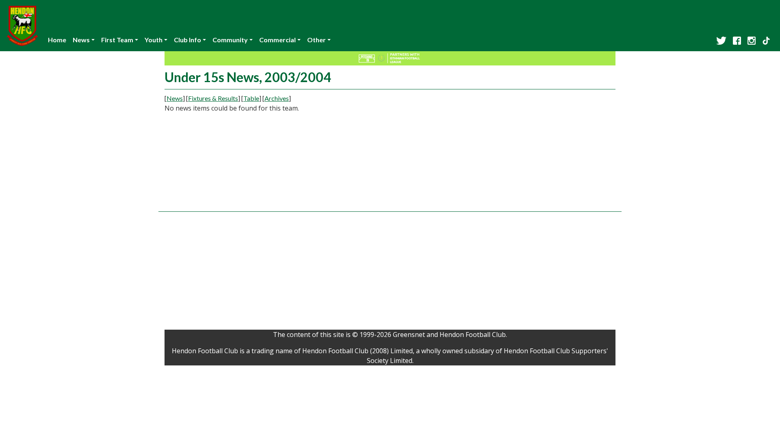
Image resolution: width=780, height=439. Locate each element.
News (175, 98)
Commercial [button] (277, 39)
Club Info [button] (187, 39)
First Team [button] (117, 39)
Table (251, 98)
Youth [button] (153, 39)
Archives (276, 98)
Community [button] (230, 39)
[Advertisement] (544, 150)
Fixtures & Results (213, 98)
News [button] (81, 39)
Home (57, 39)
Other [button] (316, 39)
